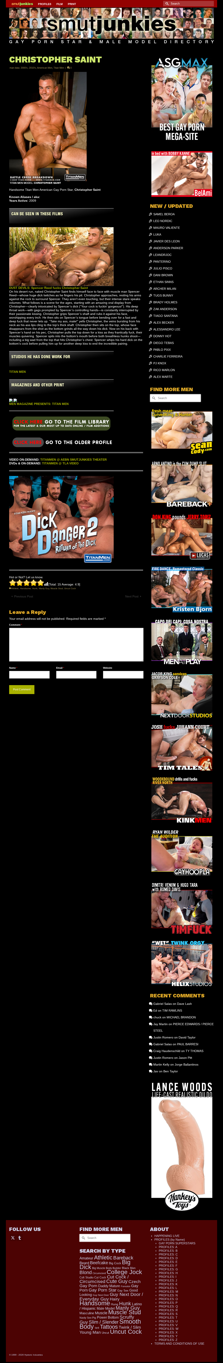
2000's (24, 67)
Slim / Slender (103, 1322)
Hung (114, 1304)
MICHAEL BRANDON (181, 1017)
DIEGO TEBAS (163, 343)
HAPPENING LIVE (166, 1236)
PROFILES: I (167, 1276)
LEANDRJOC (162, 255)
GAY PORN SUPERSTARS (177, 1243)
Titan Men (59, 67)
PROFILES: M (168, 1291)
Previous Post (23, 596)
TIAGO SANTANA (165, 316)
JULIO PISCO (162, 268)
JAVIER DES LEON (166, 241)
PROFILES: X (168, 1332)
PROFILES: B (168, 1250)
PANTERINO (162, 261)
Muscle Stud (57, 588)
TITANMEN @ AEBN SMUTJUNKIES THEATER (73, 459)
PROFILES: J (168, 1280)
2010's (32, 67)
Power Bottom (108, 1317)
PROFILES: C (168, 1254)
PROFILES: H (168, 1273)
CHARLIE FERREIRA (167, 356)
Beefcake (99, 1262)
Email (60, 668)
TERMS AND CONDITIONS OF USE (179, 1343)
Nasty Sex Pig (87, 1317)
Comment (15, 624)
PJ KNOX (159, 363)
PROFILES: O (168, 1299)
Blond (85, 1272)
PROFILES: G (168, 1269)
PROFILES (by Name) (169, 1239)
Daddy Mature (109, 1286)
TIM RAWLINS (172, 1010)
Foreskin (125, 1286)
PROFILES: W (168, 1328)
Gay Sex (122, 1290)
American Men (44, 67)
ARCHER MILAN (164, 288)
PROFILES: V (168, 1325)
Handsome (25, 588)
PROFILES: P (168, 1302)
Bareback (123, 1258)
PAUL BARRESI (187, 1044)
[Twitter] (13, 1237)
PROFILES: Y (168, 1336)
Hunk (34, 588)
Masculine (86, 1313)
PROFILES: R (168, 1310)
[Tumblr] (20, 1237)
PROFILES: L (168, 1288)
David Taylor (187, 1037)
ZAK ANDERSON (165, 309)
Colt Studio (86, 1277)
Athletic (15, 588)
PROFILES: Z (168, 1340)
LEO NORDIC (162, 221)
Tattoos (109, 1327)
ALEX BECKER (163, 322)
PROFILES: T (168, 1317)
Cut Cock (100, 1277)
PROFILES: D (168, 1258)
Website (107, 668)
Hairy (115, 1299)
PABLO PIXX (162, 349)
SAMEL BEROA (164, 214)
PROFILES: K (168, 1284)
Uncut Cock (70, 588)
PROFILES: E (168, 1262)
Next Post (132, 596)
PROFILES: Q (168, 1306)
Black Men (128, 1268)
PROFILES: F (168, 1265)
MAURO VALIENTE (166, 227)
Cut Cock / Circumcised (104, 1279)
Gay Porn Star (103, 1290)
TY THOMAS (194, 1051)
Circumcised (99, 1273)
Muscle (101, 1313)
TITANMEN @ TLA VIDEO (60, 463)
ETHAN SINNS (163, 282)
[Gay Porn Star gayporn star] (61, 425)
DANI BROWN (163, 275)
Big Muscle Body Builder (106, 1268)
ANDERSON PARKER (168, 248)
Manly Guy (44, 588)
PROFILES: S (168, 1314)
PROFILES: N (168, 1295)
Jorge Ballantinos (186, 1064)
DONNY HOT (162, 336)
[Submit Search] (166, 3)
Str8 (97, 1328)
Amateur (86, 1258)
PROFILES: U (168, 1321)
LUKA (157, 234)
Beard (84, 1263)
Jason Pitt (185, 1057)
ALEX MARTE (162, 377)
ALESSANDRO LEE (166, 329)
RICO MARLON (164, 370)
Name (13, 668)
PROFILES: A (168, 1247)
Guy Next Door (101, 1295)
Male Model (106, 1308)
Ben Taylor (170, 1071)
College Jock (124, 1272)
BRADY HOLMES (165, 302)
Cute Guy (117, 1281)
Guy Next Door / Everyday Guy (111, 1296)
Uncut (105, 1332)
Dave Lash (184, 1003)
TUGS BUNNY (163, 295)
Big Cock (115, 1263)
